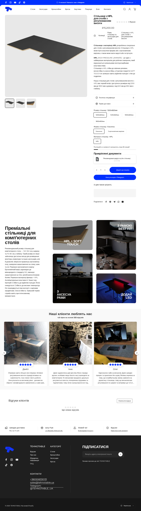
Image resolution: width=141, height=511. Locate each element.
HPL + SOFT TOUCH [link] (73, 242)
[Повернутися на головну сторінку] (95, 36)
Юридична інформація (34, 459)
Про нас (33, 455)
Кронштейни (55, 455)
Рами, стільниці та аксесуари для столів (112, 36)
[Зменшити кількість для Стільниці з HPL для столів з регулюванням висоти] (96, 170)
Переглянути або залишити (119, 430)
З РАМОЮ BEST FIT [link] (124, 227)
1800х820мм (100, 121)
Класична (99, 131)
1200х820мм (100, 115)
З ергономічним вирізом (116, 131)
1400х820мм (114, 115)
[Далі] (82, 56)
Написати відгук (124, 401)
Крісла (52, 462)
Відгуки (33, 452)
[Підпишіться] (120, 454)
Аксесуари (54, 458)
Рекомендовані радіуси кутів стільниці (116, 158)
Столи (52, 452)
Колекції (102, 36)
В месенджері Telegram (85, 430)
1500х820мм (129, 115)
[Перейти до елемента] (9, 103)
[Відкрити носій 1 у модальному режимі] (46, 56)
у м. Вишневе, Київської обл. (54, 430)
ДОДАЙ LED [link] (126, 296)
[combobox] (129, 2)
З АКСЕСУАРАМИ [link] (64, 295)
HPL (97, 141)
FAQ (32, 464)
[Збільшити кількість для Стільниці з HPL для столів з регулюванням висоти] (105, 170)
